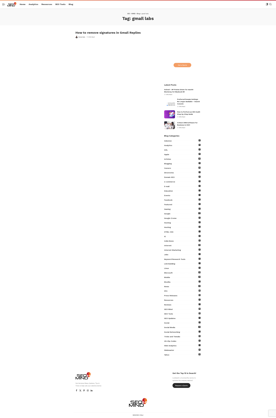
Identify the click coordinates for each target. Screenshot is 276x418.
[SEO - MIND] (11, 4)
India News (169, 241)
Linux (166, 268)
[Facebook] (76, 390)
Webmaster (169, 350)
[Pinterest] (84, 390)
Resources (168, 300)
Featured (168, 204)
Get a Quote (182, 65)
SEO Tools (168, 314)
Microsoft (168, 273)
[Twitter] (80, 390)
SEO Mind (168, 309)
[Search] (270, 4)
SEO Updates (170, 318)
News (166, 287)
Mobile (167, 277)
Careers (167, 168)
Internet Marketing (172, 250)
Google (167, 214)
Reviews (167, 305)
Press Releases (170, 296)
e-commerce (169, 182)
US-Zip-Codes (170, 341)
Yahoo (166, 355)
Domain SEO (169, 177)
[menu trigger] (4, 4)
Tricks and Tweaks (172, 337)
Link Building (169, 264)
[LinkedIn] (92, 390)
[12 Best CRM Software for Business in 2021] (169, 125)
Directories (169, 173)
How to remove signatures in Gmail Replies (108, 32)
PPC (166, 291)
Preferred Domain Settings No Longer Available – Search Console (188, 101)
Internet (168, 245)
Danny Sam (81, 37)
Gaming (167, 209)
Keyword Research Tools (174, 259)
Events (167, 195)
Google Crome (170, 218)
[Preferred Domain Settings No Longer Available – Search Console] (169, 103)
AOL (166, 150)
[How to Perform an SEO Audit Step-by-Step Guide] (169, 114)
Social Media (169, 327)
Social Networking (172, 332)
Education (168, 191)
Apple (166, 154)
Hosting (167, 223)
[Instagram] (88, 390)
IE (165, 236)
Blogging (168, 164)
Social (166, 323)
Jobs (166, 255)
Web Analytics (170, 346)
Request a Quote (181, 385)
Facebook (168, 200)
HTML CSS (168, 232)
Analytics (168, 145)
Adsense (168, 141)
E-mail (166, 186)
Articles (167, 159)
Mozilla (167, 282)
